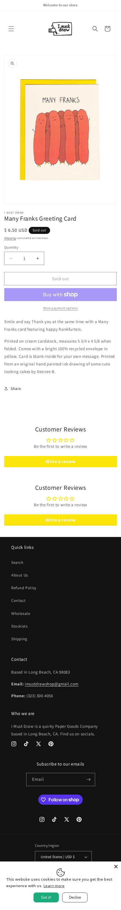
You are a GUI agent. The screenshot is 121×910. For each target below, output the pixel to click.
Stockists (19, 626)
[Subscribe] (88, 779)
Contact (18, 600)
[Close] (116, 866)
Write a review (60, 461)
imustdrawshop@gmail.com (52, 684)
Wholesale (20, 613)
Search (17, 562)
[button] (11, 29)
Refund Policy (23, 587)
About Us (19, 575)
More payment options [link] (60, 308)
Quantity (11, 247)
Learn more (54, 885)
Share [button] (16, 388)
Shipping (10, 238)
